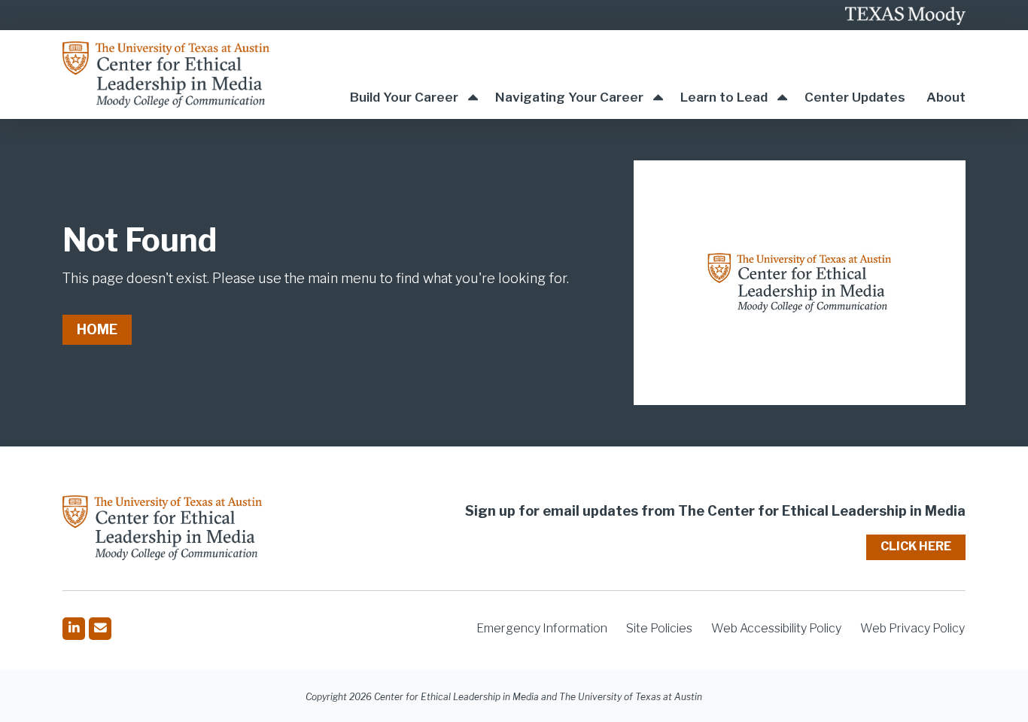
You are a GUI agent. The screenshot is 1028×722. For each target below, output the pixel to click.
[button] (414, 74)
